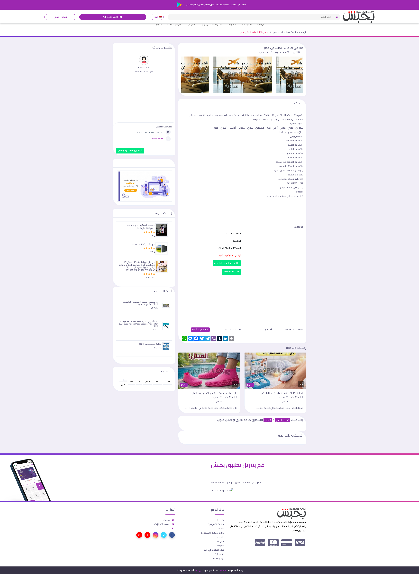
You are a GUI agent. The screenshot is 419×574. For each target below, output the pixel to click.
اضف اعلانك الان (110, 17)
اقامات (157, 381)
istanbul (166, 520)
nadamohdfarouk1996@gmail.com (150, 132)
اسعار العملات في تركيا (212, 24)
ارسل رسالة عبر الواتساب (225, 263)
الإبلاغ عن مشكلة (200, 329)
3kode (222, 570)
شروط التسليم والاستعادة (212, 533)
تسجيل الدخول (60, 17)
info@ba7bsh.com (161, 524)
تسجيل (268, 420)
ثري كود (198, 570)
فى (138, 381)
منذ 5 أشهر (295, 397)
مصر (156, 17)
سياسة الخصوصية (216, 524)
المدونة (232, 24)
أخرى (275, 32)
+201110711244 (231, 272)
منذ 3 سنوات (263, 52)
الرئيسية (260, 24)
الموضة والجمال (288, 32)
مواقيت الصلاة (174, 24)
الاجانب (147, 381)
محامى (167, 381)
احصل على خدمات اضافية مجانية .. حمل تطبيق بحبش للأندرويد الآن (216, 5)
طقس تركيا (191, 24)
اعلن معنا (220, 537)
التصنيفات (247, 24)
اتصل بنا (158, 24)
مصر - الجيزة (281, 52)
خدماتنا (221, 528)
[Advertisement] (242, 299)
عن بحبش (220, 520)
